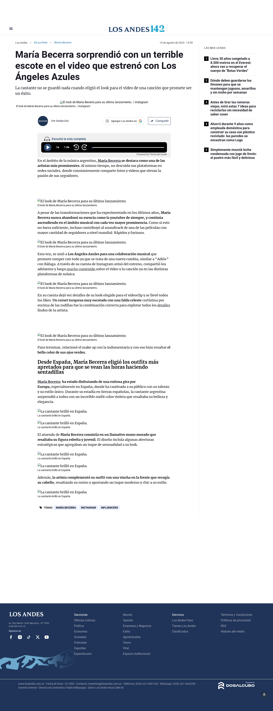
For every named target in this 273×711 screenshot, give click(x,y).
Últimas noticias (84, 620)
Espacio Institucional (136, 654)
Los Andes (21, 42)
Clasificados (180, 631)
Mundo (127, 615)
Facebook (11, 637)
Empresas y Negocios (137, 626)
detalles (163, 305)
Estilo (126, 631)
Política (79, 626)
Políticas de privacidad (236, 620)
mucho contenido (81, 269)
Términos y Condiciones (236, 615)
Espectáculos (83, 654)
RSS (223, 626)
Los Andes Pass (182, 620)
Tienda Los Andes (184, 626)
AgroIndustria (132, 637)
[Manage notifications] (264, 694)
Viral (126, 648)
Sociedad (80, 637)
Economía (80, 631)
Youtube (46, 637)
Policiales (80, 642)
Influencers (109, 507)
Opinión (128, 620)
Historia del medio (233, 631)
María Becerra (66, 507)
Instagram (88, 507)
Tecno (127, 642)
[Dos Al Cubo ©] (236, 688)
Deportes (80, 648)
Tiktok (29, 637)
